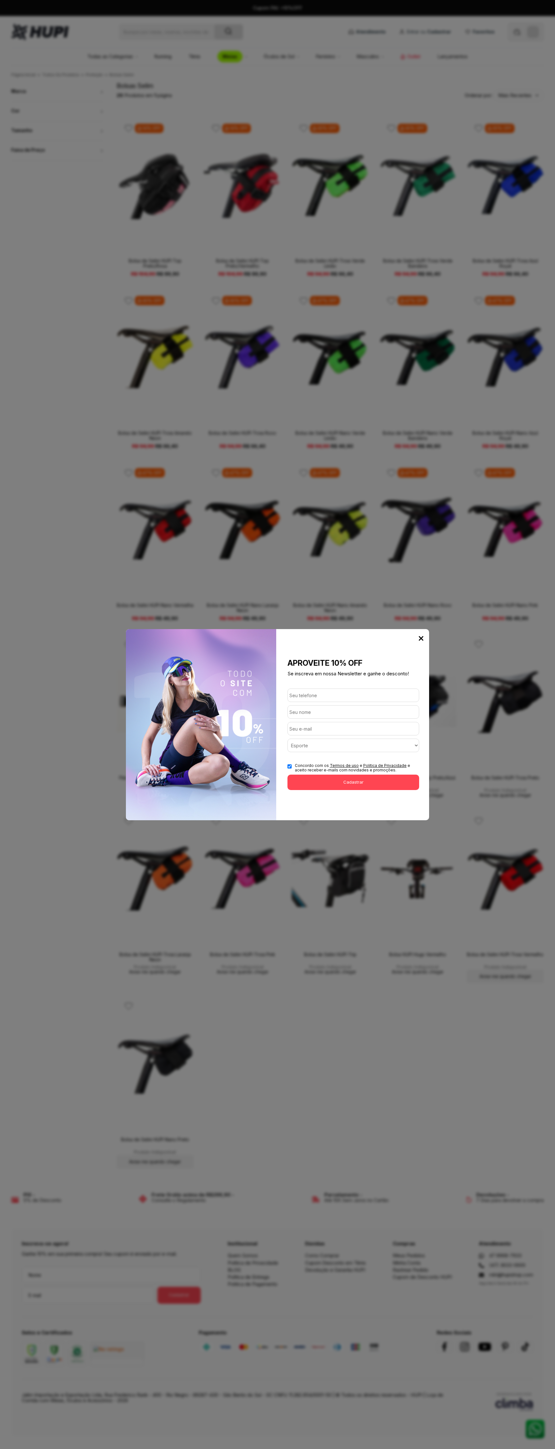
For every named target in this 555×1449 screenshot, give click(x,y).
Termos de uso (344, 765)
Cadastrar (353, 782)
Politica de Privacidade (385, 765)
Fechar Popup (421, 638)
